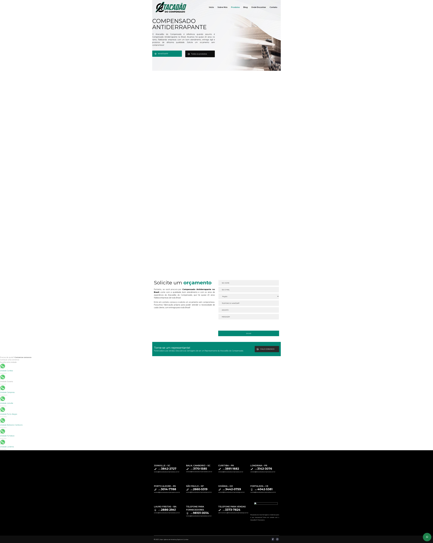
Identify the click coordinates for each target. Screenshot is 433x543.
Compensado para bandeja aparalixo (264, 112)
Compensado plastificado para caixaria (264, 137)
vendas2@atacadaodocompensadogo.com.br (231, 492)
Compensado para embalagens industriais (263, 129)
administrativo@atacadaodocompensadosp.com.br (233, 513)
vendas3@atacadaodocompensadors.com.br (167, 492)
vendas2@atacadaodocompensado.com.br (230, 472)
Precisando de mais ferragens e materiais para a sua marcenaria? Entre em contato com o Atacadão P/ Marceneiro (264, 517)
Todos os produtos (199, 54)
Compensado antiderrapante (259, 93)
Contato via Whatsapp (171, 124)
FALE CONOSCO (267, 349)
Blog (245, 7)
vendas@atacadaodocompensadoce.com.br (199, 516)
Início (211, 7)
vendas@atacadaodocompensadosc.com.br (166, 472)
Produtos (235, 7)
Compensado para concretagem (261, 121)
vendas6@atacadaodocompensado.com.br (262, 472)
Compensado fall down (263, 100)
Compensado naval (261, 106)
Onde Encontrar (258, 7)
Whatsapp (163, 54)
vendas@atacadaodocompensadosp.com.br (199, 492)
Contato (273, 7)
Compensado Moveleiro (263, 153)
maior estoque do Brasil (175, 242)
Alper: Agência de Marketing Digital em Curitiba (174, 539)
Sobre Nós (222, 7)
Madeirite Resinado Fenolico (261, 145)
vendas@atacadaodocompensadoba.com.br (167, 513)
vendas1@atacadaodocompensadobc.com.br (199, 471)
